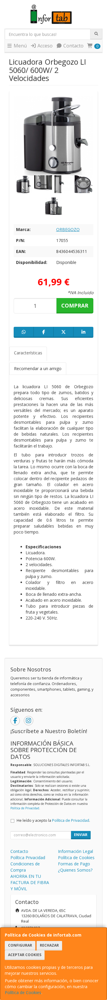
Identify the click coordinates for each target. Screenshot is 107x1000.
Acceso (44, 45)
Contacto (73, 45)
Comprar (74, 305)
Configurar (20, 945)
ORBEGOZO (68, 229)
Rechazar (49, 945)
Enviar (80, 834)
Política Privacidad (27, 857)
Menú (19, 45)
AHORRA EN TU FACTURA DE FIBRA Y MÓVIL (29, 882)
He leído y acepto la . (53, 820)
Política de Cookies (23, 992)
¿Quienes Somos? (75, 870)
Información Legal (75, 851)
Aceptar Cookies (24, 954)
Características (28, 353)
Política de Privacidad (24, 808)
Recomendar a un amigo (38, 368)
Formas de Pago (74, 864)
